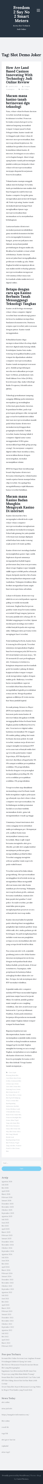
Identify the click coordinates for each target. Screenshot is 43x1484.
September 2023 (8, 1289)
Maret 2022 (6, 1343)
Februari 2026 (7, 1197)
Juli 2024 (5, 1258)
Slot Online (25, 89)
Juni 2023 (5, 1299)
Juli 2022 (5, 1333)
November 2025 (8, 1207)
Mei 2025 (5, 1226)
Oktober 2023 (7, 1286)
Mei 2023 (5, 1302)
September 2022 (8, 1327)
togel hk (5, 1433)
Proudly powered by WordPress (15, 1475)
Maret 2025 (6, 1232)
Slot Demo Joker (14, 1132)
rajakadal (5, 1446)
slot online (6, 1402)
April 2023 (5, 1305)
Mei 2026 (5, 1188)
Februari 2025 (7, 1235)
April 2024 (5, 1267)
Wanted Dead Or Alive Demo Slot (13, 1148)
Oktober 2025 (7, 1210)
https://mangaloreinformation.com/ (15, 1415)
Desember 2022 (7, 1318)
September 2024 (8, 1251)
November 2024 (8, 1245)
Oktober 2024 (7, 1248)
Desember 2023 (7, 1280)
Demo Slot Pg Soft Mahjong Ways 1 (14, 1098)
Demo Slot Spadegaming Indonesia (12, 1103)
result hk (5, 1427)
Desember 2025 (7, 1204)
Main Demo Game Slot (13, 1115)
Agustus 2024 (7, 1254)
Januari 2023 (6, 1314)
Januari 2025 (6, 1239)
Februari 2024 (7, 1273)
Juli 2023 (5, 1295)
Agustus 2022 (7, 1330)
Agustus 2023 (7, 1292)
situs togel (6, 1452)
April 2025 (5, 1229)
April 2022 (5, 1340)
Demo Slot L (12, 1095)
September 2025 (8, 1213)
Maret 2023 (6, 1308)
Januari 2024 (6, 1276)
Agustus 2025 (7, 1216)
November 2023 (7, 1283)
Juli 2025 (5, 1220)
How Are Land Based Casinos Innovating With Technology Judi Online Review (19, 75)
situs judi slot (7, 1409)
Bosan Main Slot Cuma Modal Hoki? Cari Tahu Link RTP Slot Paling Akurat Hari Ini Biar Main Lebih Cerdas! (21, 1380)
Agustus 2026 (7, 1182)
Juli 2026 (5, 1185)
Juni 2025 (5, 1223)
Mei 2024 (5, 1264)
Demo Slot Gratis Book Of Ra (13, 1092)
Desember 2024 (7, 1242)
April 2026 (5, 1191)
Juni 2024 (5, 1261)
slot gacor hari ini (8, 1440)
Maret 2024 (6, 1270)
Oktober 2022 (7, 1324)
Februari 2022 (7, 1346)
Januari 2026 (6, 1201)
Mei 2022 (5, 1337)
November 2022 (8, 1321)
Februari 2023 (7, 1311)
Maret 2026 (6, 1194)
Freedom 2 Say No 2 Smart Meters (21, 14)
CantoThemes (22, 1479)
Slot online (6, 1421)
